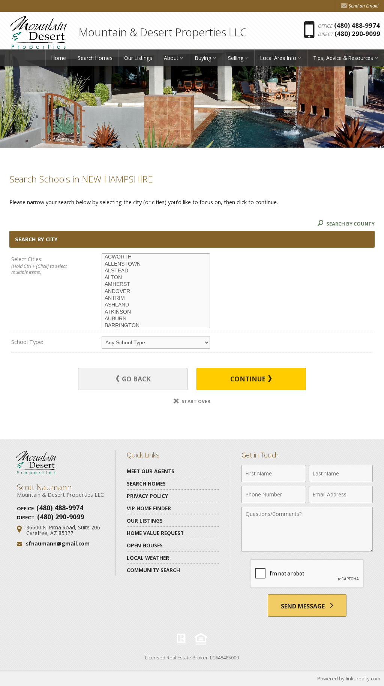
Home (58, 57)
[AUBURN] (156, 318)
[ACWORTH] (156, 257)
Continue (248, 379)
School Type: (27, 341)
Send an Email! (363, 6)
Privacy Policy (147, 495)
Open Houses (145, 545)
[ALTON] (156, 277)
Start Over (195, 401)
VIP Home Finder (149, 508)
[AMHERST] (156, 284)
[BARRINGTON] (156, 325)
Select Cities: (39, 265)
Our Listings (138, 57)
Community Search (153, 570)
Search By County (350, 223)
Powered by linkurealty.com (348, 678)
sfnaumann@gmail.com (58, 543)
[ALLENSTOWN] (156, 264)
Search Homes (95, 57)
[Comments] (307, 550)
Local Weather (148, 557)
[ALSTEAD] (156, 271)
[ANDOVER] (156, 291)
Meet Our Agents (150, 471)
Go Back (135, 379)
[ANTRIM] (156, 298)
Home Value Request (155, 533)
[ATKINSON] (156, 312)
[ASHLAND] (156, 305)
